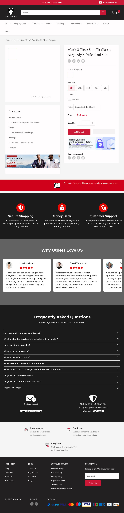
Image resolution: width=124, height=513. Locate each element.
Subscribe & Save (110, 3)
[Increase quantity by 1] (92, 122)
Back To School (93, 24)
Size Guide (9, 480)
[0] (117, 12)
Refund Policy (56, 473)
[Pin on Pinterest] (74, 61)
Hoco (7, 31)
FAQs (7, 469)
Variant (70, 107)
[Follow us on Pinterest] (36, 504)
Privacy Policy (56, 476)
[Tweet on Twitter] (78, 61)
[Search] (103, 12)
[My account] (112, 12)
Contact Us (9, 473)
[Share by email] (83, 61)
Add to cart (79, 132)
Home (8, 40)
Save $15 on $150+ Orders (51, 3)
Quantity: (71, 123)
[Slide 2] (33, 165)
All (6, 24)
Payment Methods (58, 480)
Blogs (30, 480)
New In (106, 24)
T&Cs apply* (98, 411)
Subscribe (93, 483)
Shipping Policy (57, 469)
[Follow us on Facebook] (32, 504)
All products (18, 40)
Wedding (60, 24)
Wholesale (32, 476)
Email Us (8, 476)
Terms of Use (56, 484)
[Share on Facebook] (69, 61)
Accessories (75, 24)
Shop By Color (20, 24)
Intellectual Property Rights (61, 488)
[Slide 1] (31, 166)
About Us (32, 469)
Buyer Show (33, 473)
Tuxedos (36, 24)
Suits (48, 24)
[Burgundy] (70, 75)
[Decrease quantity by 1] (79, 122)
